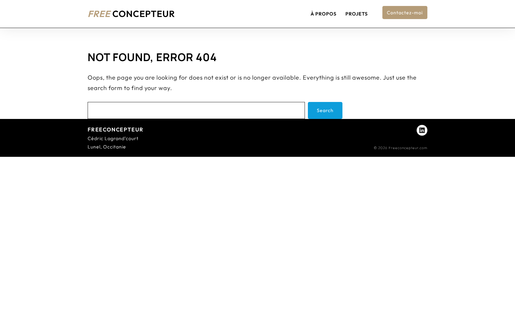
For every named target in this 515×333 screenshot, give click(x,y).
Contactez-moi (405, 13)
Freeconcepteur (116, 129)
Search (325, 110)
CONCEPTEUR (131, 13)
